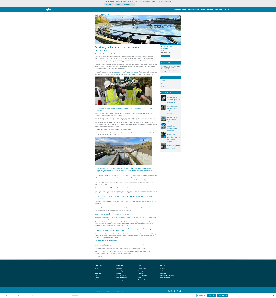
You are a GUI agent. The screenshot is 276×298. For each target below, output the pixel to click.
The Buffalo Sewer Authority (101, 175)
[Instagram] (180, 291)
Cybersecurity (119, 280)
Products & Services (193, 9)
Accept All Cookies (222, 295)
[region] (138, 295)
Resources (210, 9)
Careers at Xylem (142, 268)
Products (97, 275)
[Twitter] (174, 291)
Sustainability (119, 271)
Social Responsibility (121, 275)
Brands (203, 9)
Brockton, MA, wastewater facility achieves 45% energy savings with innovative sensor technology (172, 110)
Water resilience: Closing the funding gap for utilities (125, 72)
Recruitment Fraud (142, 280)
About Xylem (218, 9)
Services (97, 277)
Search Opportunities (143, 271)
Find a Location (163, 273)
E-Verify (140, 277)
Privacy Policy (98, 291)
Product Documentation (165, 277)
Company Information (121, 277)
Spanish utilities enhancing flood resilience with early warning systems (173, 147)
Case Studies (163, 271)
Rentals (97, 280)
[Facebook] (169, 291)
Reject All (211, 295)
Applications (98, 273)
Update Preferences (120, 291)
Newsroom (119, 268)
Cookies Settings (201, 295)
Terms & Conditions (108, 291)
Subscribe (165, 56)
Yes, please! (109, 4)
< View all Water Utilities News (102, 14)
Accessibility (141, 273)
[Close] (273, 295)
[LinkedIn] (171, 291)
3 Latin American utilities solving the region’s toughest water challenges (172, 119)
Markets (97, 271)
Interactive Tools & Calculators (167, 275)
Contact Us (162, 280)
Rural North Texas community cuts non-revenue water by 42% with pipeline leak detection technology (173, 138)
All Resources (163, 268)
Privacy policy (75, 295)
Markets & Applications (180, 9)
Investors (118, 273)
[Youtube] (177, 291)
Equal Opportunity (142, 275)
